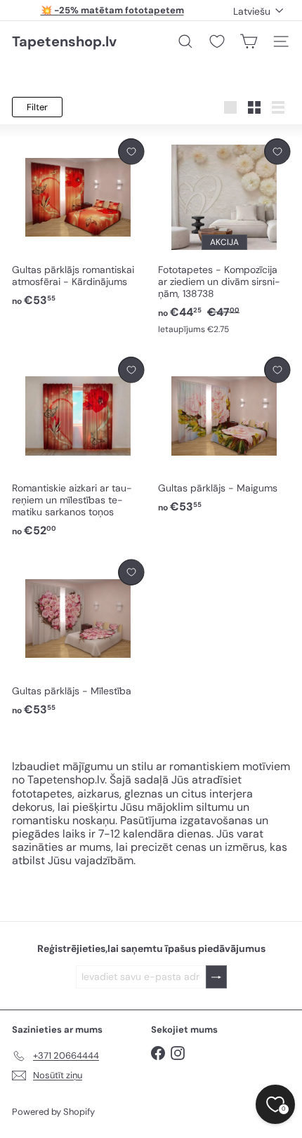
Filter (37, 107)
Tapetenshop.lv (64, 41)
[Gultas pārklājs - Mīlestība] (78, 639)
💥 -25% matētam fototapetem (112, 10)
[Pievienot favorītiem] (131, 151)
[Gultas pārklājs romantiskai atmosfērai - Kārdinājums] (78, 223)
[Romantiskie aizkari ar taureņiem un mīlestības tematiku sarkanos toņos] (78, 447)
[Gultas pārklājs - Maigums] (224, 436)
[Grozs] (248, 41)
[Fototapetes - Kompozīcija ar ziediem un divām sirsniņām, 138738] (224, 237)
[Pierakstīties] (216, 976)
